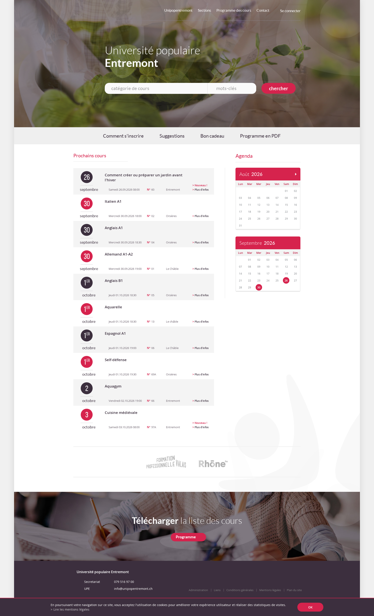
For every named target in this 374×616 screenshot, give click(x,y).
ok (310, 607)
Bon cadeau (212, 135)
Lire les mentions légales (71, 609)
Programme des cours (233, 10)
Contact (262, 10)
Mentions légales (270, 590)
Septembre (257, 243)
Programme (186, 537)
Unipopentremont (178, 10)
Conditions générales (239, 590)
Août (251, 174)
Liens (217, 590)
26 (286, 280)
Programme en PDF (260, 135)
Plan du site (294, 590)
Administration (198, 590)
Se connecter (290, 11)
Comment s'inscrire (123, 135)
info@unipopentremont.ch (133, 589)
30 (258, 287)
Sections (204, 10)
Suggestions (172, 135)
